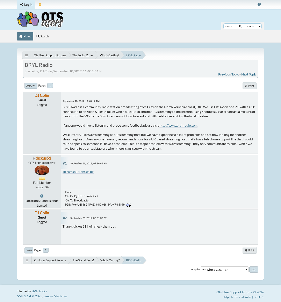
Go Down (31, 85)
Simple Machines (55, 296)
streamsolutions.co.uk (78, 172)
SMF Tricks (39, 291)
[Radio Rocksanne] (41, 196)
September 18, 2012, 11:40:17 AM (81, 101)
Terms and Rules (241, 297)
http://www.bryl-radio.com (178, 125)
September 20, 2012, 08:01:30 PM (88, 218)
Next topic (248, 74)
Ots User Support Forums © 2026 (240, 292)
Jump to (195, 269)
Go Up (29, 250)
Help (226, 297)
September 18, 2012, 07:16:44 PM (88, 163)
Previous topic (228, 74)
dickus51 (43, 158)
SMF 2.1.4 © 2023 (29, 296)
